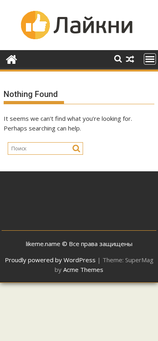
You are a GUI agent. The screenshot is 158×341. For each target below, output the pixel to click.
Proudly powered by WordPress (50, 260)
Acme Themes (83, 269)
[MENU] (150, 59)
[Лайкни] (11, 58)
